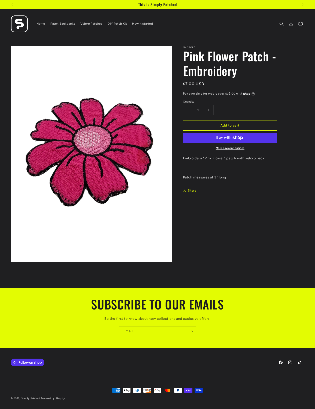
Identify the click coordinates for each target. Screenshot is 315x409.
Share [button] (192, 191)
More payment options (230, 147)
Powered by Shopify (53, 398)
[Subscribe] (191, 331)
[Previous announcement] (12, 4)
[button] (281, 24)
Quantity (189, 101)
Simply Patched (30, 398)
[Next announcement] (303, 4)
